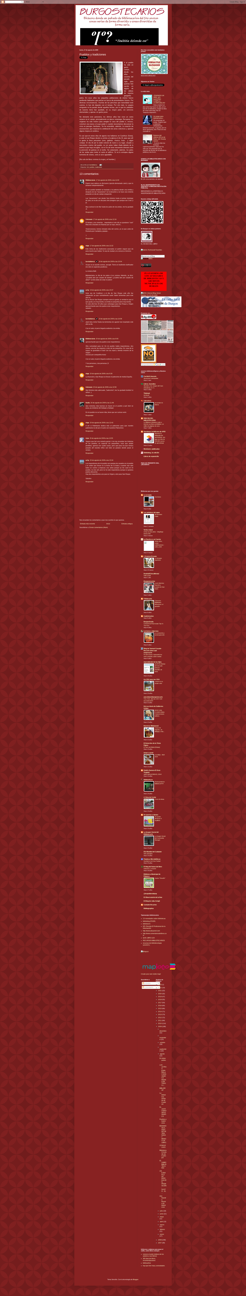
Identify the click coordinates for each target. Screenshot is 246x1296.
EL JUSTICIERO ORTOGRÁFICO (163, 1111)
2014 (160, 1011)
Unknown (89, 219)
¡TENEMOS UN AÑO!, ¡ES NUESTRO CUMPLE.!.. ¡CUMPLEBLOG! (159, 99)
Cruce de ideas (159, 799)
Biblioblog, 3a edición (151, 453)
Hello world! (147, 575)
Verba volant (148, 530)
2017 (160, 1003)
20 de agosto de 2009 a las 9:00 (107, 339)
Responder (89, 212)
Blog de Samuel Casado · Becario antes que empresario (153, 651)
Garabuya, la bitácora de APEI (154, 432)
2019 (160, 997)
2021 (160, 991)
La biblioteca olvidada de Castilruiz (163, 1098)
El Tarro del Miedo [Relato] (152, 747)
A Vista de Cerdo (150, 797)
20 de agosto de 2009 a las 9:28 (101, 374)
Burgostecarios (149, 581)
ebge (87, 246)
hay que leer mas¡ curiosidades (154, 1266)
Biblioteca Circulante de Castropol (163, 1154)
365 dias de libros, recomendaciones (149, 1259)
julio (161, 1211)
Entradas (147, 983)
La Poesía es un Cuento (152, 539)
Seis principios (148, 853)
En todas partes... (163, 1060)
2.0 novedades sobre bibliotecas (154, 918)
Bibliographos (149, 908)
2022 (160, 988)
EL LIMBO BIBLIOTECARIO (163, 1164)
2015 (160, 1008)
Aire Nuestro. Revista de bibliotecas (163, 1201)
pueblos (92, 167)
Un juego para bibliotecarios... (158, 117)
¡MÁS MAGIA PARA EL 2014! (153, 774)
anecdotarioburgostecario (153, 697)
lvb (88, 167)
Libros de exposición (151, 456)
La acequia (148, 495)
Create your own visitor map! (151, 974)
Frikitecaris (148, 599)
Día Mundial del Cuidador (153, 852)
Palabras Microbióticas (152, 859)
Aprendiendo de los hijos (153, 662)
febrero (162, 1229)
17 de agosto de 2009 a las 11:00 (107, 180)
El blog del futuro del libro (153, 867)
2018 (160, 999)
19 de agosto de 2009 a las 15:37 (101, 290)
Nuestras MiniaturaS (151, 726)
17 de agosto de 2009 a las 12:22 (101, 246)
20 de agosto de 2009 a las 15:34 (101, 460)
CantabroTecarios (150, 905)
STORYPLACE (163, 1146)
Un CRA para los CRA (152, 679)
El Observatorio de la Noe (153, 897)
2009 (160, 1026)
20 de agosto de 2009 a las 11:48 (102, 403)
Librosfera (147, 401)
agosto (162, 1054)
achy (87, 290)
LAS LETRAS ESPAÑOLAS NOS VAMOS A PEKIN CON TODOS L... (163, 1075)
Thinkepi (147, 393)
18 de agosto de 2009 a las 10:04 (110, 261)
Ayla (87, 438)
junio (162, 1214)
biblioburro (146, 924)
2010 (160, 1023)
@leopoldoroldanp (150, 894)
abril (161, 1222)
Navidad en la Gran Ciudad (152, 861)
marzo (162, 1225)
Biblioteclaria (90, 180)
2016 (160, 1005)
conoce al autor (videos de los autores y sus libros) (153, 1255)
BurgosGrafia (148, 622)
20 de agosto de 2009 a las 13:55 (101, 438)
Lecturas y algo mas (151, 631)
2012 (160, 1017)
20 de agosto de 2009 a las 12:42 (101, 423)
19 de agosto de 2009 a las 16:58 (110, 319)
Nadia (88, 403)
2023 (160, 985)
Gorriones (158, 497)
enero (162, 1234)
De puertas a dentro (151, 815)
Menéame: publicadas (152, 449)
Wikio (150, 259)
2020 (160, 994)
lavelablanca (93, 165)
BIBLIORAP (163, 1089)
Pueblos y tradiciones (163, 1121)
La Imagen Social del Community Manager (160, 838)
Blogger (135, 1279)
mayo (162, 1217)
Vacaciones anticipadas (151, 378)
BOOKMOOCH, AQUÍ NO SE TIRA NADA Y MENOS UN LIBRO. (163, 1134)
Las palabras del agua (152, 512)
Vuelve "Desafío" (160, 878)
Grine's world (148, 753)
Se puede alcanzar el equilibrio (158, 818)
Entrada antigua (127, 524)
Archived (146, 395)
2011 (160, 1020)
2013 (160, 1014)
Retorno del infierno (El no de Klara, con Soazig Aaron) (159, 138)
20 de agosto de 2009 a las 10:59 (104, 387)
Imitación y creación (150, 868)
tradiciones (98, 167)
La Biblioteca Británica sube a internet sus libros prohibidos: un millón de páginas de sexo (154, 424)
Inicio (108, 524)
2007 (160, 1243)
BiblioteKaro (148, 780)
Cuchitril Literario (150, 376)
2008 (160, 1240)
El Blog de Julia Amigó (152, 901)
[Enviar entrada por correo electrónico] (100, 165)
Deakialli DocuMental (151, 574)
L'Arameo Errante (150, 556)
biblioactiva (147, 1263)
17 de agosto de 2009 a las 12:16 (104, 219)
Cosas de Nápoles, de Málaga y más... (160, 729)
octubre (162, 1042)
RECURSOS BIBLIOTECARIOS (154, 940)
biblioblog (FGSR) (149, 921)
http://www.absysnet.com (151, 931)
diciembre (163, 1031)
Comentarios (148, 987)
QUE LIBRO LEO (149, 938)
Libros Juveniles (150, 384)
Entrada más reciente (87, 524)
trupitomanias (149, 616)
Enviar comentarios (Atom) (98, 527)
